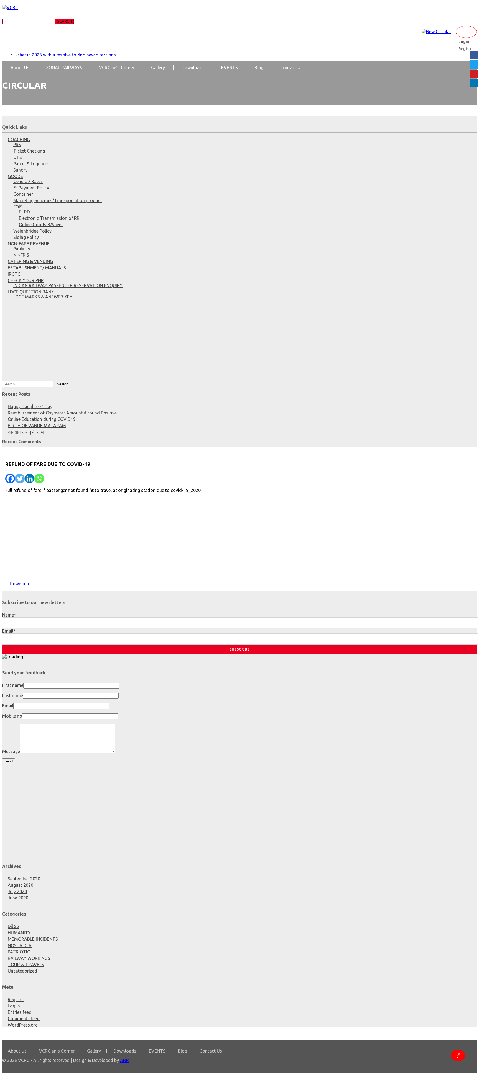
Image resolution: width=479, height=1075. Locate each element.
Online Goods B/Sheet (41, 224)
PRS (17, 144)
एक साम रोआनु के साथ (26, 431)
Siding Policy (26, 237)
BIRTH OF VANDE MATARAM (37, 425)
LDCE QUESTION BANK (31, 291)
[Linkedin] (29, 478)
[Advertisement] (168, 342)
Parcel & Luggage (30, 163)
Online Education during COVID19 (42, 419)
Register (16, 999)
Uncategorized (22, 970)
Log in (14, 1005)
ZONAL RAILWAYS (64, 67)
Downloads (193, 67)
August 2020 (20, 885)
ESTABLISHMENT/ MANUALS (37, 267)
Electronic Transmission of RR (49, 218)
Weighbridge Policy (32, 230)
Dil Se (13, 926)
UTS (17, 157)
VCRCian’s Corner (116, 67)
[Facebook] (10, 478)
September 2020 (24, 878)
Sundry (20, 169)
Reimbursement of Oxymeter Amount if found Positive (62, 412)
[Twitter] (20, 478)
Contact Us (291, 67)
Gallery (158, 67)
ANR (124, 1060)
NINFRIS (21, 254)
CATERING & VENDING (30, 261)
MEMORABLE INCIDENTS (33, 939)
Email (7, 705)
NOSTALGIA (20, 945)
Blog (259, 67)
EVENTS (229, 67)
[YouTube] (474, 74)
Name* (9, 614)
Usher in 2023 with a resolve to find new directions (65, 54)
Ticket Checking (29, 150)
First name (12, 685)
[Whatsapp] (39, 478)
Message (11, 751)
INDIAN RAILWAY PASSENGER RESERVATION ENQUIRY (68, 285)
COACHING (19, 139)
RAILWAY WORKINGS (29, 958)
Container (23, 194)
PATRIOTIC (19, 951)
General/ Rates (28, 181)
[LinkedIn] (474, 83)
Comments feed (24, 1018)
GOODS (15, 176)
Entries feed (20, 1012)
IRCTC (14, 274)
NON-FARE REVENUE (29, 243)
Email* (9, 630)
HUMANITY (19, 932)
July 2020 (17, 891)
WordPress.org (23, 1024)
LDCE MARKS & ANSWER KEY (42, 296)
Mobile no (12, 715)
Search (64, 21)
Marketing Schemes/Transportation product (57, 200)
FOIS (17, 206)
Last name (12, 695)
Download (19, 583)
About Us (20, 67)
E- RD (24, 211)
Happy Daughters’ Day (30, 406)
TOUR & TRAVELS (26, 964)
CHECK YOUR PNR (26, 280)
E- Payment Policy (31, 187)
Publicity (21, 248)
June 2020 (18, 897)
